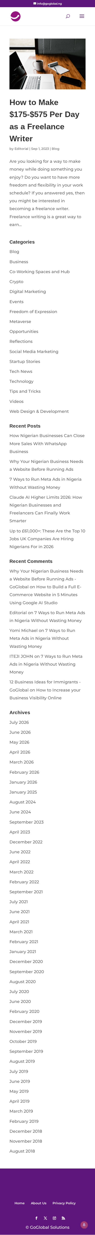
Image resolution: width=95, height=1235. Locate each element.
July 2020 (19, 991)
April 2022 (19, 861)
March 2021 (21, 931)
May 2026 (19, 742)
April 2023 (19, 832)
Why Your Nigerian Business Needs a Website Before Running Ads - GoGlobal (46, 579)
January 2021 (22, 951)
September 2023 (26, 822)
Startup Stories (24, 361)
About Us (38, 1203)
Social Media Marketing (33, 351)
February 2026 (24, 772)
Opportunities (23, 331)
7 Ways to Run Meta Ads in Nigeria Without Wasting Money (42, 638)
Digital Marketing (27, 291)
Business (18, 261)
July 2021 (18, 901)
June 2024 (20, 812)
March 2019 (21, 1111)
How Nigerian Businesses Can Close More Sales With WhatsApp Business (47, 443)
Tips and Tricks (25, 391)
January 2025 (23, 792)
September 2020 (26, 971)
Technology (21, 381)
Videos (16, 401)
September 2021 (26, 891)
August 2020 (22, 981)
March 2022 (21, 872)
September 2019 (26, 1051)
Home (20, 1203)
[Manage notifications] (84, 1225)
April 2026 (19, 752)
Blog (55, 149)
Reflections (21, 341)
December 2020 (26, 961)
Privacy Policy (64, 1203)
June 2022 (19, 852)
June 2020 (20, 1001)
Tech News (20, 371)
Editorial (21, 149)
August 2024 (22, 802)
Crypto (16, 281)
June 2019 (19, 1081)
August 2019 (22, 1061)
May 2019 (19, 1091)
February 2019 (24, 1121)
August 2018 (22, 1151)
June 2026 (20, 732)
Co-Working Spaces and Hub (39, 271)
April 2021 (19, 921)
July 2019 (18, 1071)
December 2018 (25, 1131)
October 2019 (23, 1041)
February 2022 (24, 882)
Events (16, 301)
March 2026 (21, 762)
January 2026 (23, 782)
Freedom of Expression (33, 311)
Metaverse (20, 321)
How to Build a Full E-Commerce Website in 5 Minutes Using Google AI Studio (45, 594)
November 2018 (25, 1141)
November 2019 (25, 1031)
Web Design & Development (39, 411)
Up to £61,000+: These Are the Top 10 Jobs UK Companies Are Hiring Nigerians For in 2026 (47, 538)
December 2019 (25, 1021)
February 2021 (23, 941)
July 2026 (19, 722)
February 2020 (24, 1011)
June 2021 (19, 911)
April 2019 (19, 1101)
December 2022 (25, 842)
